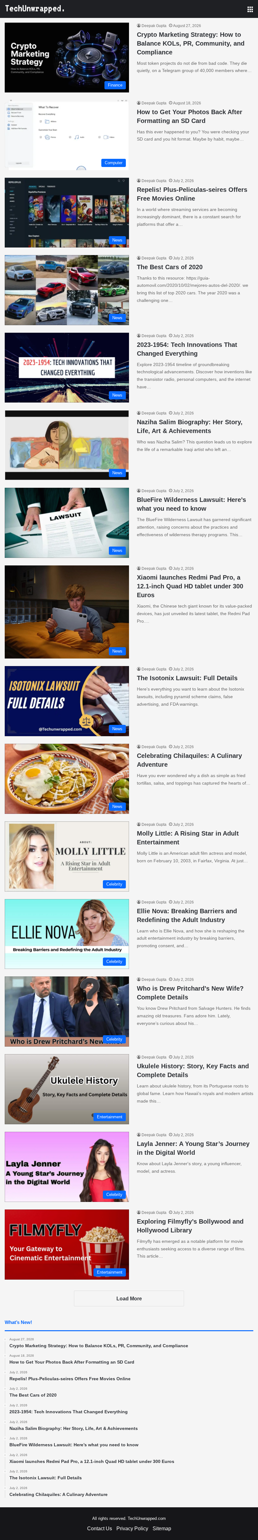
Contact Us (99, 1528)
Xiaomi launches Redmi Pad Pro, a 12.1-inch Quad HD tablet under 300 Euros (190, 586)
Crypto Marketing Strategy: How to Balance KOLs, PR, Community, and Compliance (190, 43)
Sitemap (162, 1528)
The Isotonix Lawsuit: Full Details (187, 678)
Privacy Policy (132, 1528)
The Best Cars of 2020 (170, 267)
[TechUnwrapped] (34, 9)
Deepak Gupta (154, 26)
